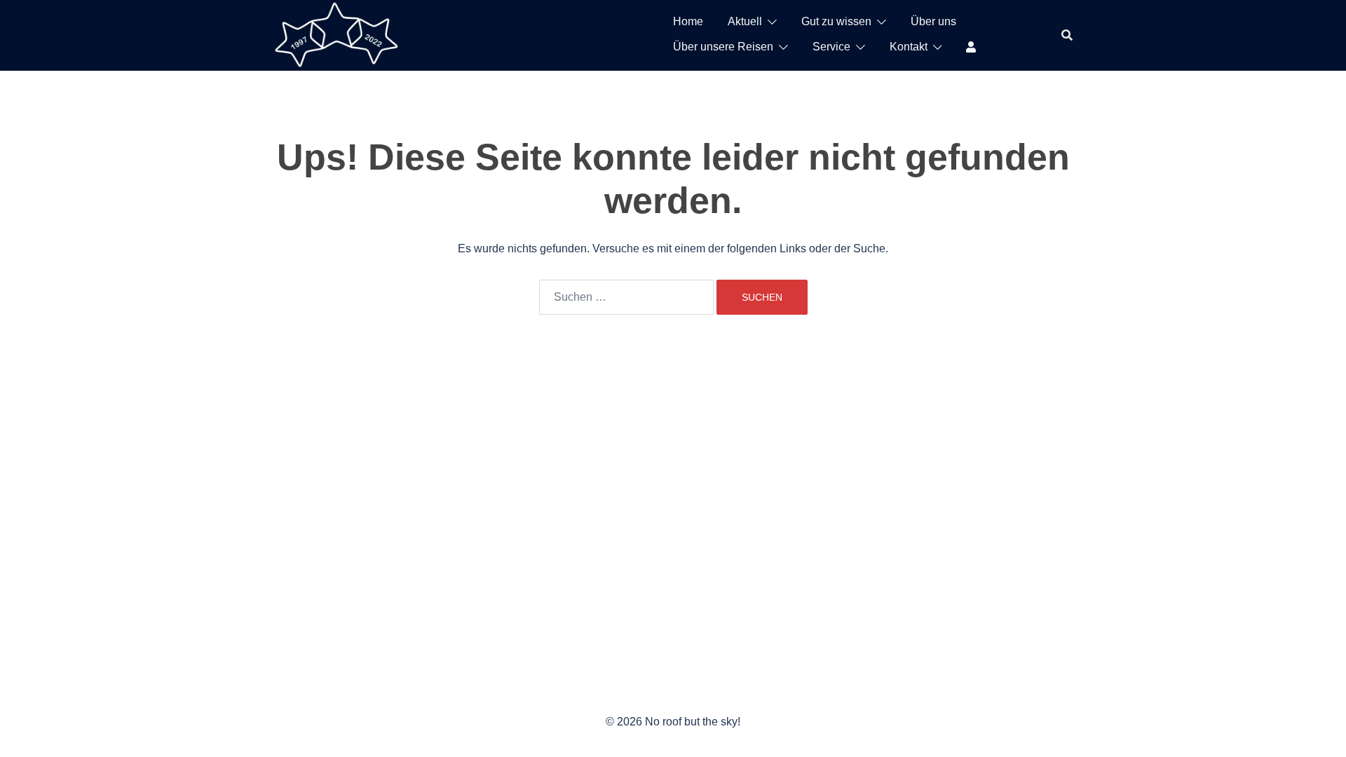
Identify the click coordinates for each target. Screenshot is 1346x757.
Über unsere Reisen (723, 47)
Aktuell (745, 21)
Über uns (933, 21)
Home (688, 21)
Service (831, 47)
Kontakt (908, 47)
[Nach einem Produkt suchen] (1067, 35)
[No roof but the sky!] (336, 34)
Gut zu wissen (836, 21)
